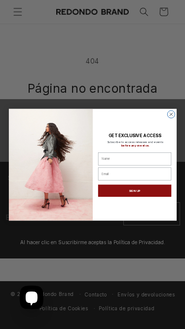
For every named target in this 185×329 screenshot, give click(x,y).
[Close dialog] (171, 114)
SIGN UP (134, 190)
